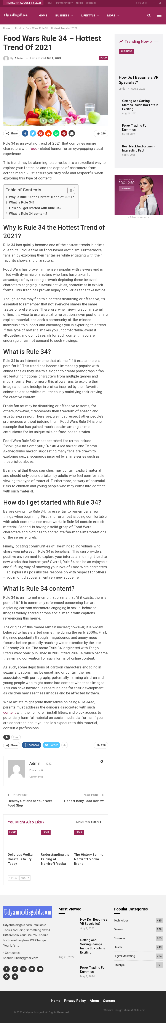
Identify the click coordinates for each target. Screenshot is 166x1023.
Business (62, 15)
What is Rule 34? (22, 202)
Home (50, 3)
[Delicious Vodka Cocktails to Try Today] (22, 840)
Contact (91, 3)
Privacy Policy (64, 3)
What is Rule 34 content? (28, 214)
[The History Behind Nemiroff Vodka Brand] (89, 840)
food (33, 148)
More (111, 15)
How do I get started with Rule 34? (35, 208)
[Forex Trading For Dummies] (68, 973)
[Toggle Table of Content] (69, 190)
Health (118, 947)
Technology (121, 920)
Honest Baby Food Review (84, 801)
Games (118, 929)
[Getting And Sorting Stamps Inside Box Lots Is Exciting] (68, 945)
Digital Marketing (124, 956)
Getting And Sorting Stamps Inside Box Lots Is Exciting (140, 105)
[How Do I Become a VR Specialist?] (138, 60)
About (79, 3)
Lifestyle (88, 15)
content (9, 712)
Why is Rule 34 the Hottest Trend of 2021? (41, 197)
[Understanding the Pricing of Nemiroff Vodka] (55, 840)
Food (104, 57)
